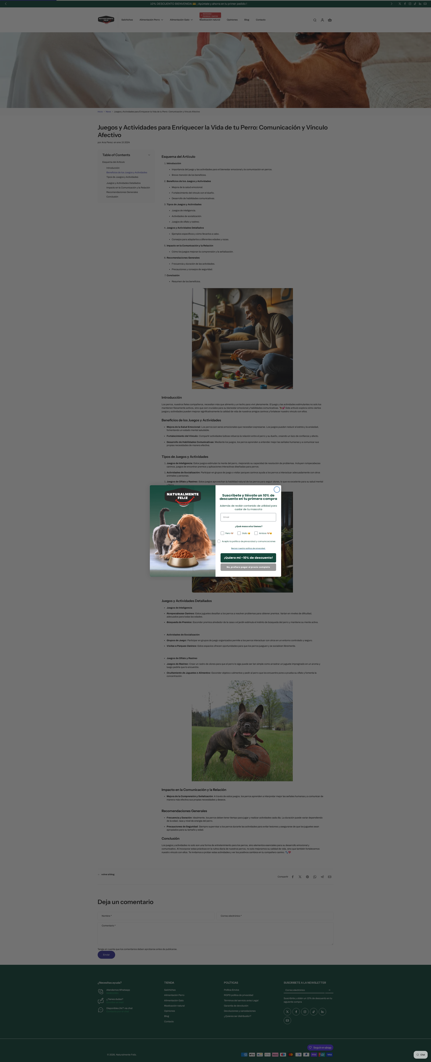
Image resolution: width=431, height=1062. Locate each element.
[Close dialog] (277, 489)
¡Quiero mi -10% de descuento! (248, 558)
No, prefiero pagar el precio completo (248, 567)
